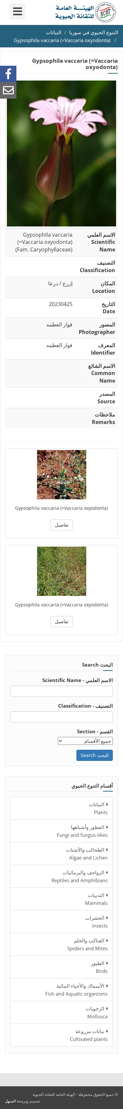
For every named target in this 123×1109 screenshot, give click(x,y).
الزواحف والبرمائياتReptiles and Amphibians (79, 876)
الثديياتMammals (96, 899)
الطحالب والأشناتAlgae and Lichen (87, 853)
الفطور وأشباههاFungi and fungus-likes (82, 831)
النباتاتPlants (98, 808)
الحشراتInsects (96, 921)
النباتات (53, 32)
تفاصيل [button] (62, 525)
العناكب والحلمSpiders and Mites (87, 944)
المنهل (10, 1101)
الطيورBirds (99, 967)
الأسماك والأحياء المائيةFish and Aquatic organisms (76, 989)
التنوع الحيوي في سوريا (93, 32)
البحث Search (95, 755)
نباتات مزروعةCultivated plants (89, 1035)
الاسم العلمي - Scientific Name (77, 680)
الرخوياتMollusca (97, 1012)
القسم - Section (95, 731)
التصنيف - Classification (85, 705)
